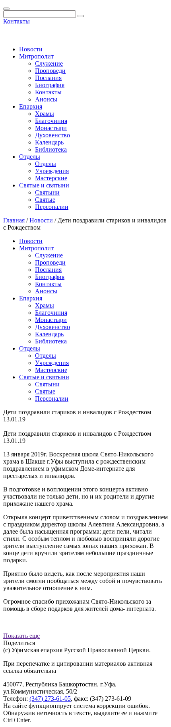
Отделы (29, 156)
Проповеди (50, 70)
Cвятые (45, 199)
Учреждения (52, 171)
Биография (49, 85)
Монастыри (51, 128)
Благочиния (51, 120)
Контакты (16, 21)
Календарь (49, 142)
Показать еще (21, 635)
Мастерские (51, 178)
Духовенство (52, 135)
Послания (48, 77)
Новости (31, 49)
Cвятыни (47, 192)
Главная (14, 220)
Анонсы (46, 99)
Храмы (44, 113)
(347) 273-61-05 (50, 698)
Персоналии (51, 206)
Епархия (30, 106)
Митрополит (36, 56)
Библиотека (51, 149)
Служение (49, 63)
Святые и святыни (44, 185)
